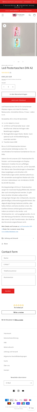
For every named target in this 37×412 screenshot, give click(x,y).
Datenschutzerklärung (11, 338)
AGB (5, 342)
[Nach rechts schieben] (23, 62)
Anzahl (4, 83)
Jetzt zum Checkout (18, 100)
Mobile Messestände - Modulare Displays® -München (20, 407)
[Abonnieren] (31, 383)
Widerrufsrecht (9, 347)
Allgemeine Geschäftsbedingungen (15, 356)
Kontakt (6, 370)
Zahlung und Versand (11, 352)
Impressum (7, 333)
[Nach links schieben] (14, 62)
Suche (6, 361)
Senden (8, 291)
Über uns (7, 365)
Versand (4, 79)
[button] (2, 15)
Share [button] (6, 244)
